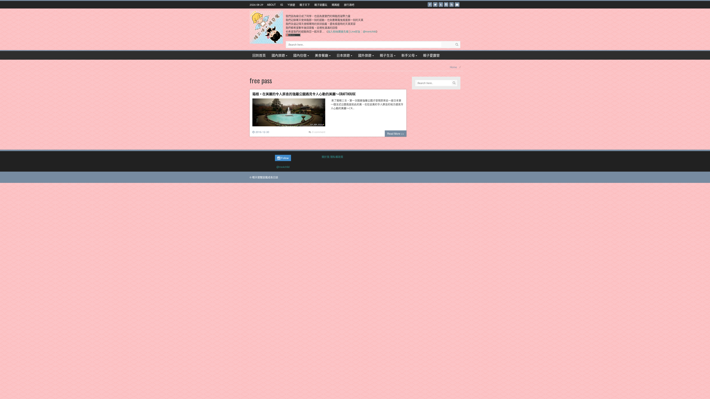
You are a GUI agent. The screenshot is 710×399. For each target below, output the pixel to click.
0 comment (318, 132)
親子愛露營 (431, 55)
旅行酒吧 (349, 4)
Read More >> (395, 133)
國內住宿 (300, 55)
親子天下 (305, 4)
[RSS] (451, 4)
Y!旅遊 (291, 4)
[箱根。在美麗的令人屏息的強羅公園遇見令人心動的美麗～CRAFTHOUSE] (288, 114)
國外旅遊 (364, 55)
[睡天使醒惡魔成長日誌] (266, 26)
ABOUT (271, 4)
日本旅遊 (343, 55)
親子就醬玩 (320, 4)
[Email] (457, 4)
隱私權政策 (336, 156)
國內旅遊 (278, 55)
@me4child (283, 167)
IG (281, 4)
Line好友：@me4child (363, 31)
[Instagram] (446, 4)
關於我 (325, 156)
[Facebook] (430, 4)
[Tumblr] (441, 4)
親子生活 (386, 55)
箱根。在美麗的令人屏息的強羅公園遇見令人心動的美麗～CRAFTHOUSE (304, 93)
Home (453, 67)
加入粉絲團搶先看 (338, 31)
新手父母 (408, 55)
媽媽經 (335, 4)
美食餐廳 (321, 55)
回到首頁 (259, 55)
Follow (284, 158)
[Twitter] (435, 4)
